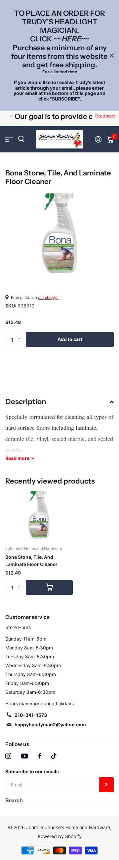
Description (25, 401)
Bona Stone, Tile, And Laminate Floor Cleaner (31, 560)
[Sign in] (98, 139)
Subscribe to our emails (32, 771)
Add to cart (70, 339)
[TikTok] (54, 756)
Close (111, 55)
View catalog (9, 139)
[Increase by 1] (20, 334)
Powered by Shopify (60, 836)
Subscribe (106, 784)
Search (14, 800)
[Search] (21, 139)
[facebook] (39, 755)
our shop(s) (48, 297)
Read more (105, 115)
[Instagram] (8, 756)
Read (17, 458)
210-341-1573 (31, 715)
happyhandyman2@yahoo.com (50, 724)
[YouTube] (24, 756)
